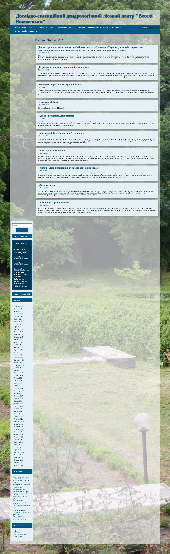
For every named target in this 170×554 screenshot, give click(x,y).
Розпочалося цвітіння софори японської (59, 84)
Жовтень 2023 (18, 393)
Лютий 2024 (18, 383)
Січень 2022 (18, 447)
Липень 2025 (18, 339)
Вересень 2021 (19, 457)
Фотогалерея (116, 27)
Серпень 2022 (18, 429)
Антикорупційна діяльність (26, 31)
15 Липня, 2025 (43, 118)
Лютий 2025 (18, 352)
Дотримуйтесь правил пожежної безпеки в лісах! (64, 67)
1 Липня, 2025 (43, 205)
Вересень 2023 (19, 396)
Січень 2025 (18, 355)
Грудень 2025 (18, 327)
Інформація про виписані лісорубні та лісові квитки (21, 485)
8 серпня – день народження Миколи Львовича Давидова (21, 251)
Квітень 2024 (18, 378)
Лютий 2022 (18, 444)
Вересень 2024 (19, 365)
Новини (32, 27)
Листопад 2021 (19, 452)
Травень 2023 (18, 406)
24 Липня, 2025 (43, 87)
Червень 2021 (18, 465)
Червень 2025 (18, 342)
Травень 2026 (18, 314)
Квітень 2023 (18, 409)
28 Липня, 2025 (43, 52)
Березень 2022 (18, 442)
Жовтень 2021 (18, 455)
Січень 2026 (18, 324)
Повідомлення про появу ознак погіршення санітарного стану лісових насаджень (21, 511)
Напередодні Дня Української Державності (61, 133)
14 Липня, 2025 (43, 136)
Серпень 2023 (18, 398)
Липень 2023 (18, 401)
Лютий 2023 (18, 414)
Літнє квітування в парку (21, 244)
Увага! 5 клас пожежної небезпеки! (21, 258)
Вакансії (15, 482)
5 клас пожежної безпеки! (52, 150)
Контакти (81, 27)
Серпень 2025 (18, 337)
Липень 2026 (18, 309)
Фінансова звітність (19, 519)
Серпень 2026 (18, 306)
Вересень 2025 (19, 334)
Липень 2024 (18, 370)
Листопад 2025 (19, 329)
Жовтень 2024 (18, 362)
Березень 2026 (18, 319)
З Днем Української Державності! (56, 115)
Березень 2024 (18, 380)
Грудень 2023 (18, 388)
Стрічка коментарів (19, 534)
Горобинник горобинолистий (53, 202)
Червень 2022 (18, 434)
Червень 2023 (18, 403)
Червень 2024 (18, 373)
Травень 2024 (18, 375)
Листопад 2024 (19, 360)
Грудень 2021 (18, 450)
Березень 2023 (18, 411)
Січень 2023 (18, 416)
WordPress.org (17, 536)
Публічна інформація (65, 27)
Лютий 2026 (18, 321)
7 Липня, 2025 (43, 153)
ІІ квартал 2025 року (49, 102)
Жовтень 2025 (18, 332)
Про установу (20, 27)
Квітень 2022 (18, 439)
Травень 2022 (18, 437)
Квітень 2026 (18, 316)
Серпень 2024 (18, 368)
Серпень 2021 (18, 460)
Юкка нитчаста (46, 185)
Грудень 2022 (18, 419)
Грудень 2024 (18, 357)
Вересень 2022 (19, 427)
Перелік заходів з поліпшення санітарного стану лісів (21, 501)
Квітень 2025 (18, 347)
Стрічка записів (18, 533)
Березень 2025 (18, 350)
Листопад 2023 (19, 391)
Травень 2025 (18, 345)
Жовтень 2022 (18, 424)
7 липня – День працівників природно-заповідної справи (68, 167)
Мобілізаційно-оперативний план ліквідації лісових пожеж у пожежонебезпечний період (22, 490)
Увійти (15, 531)
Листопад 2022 (19, 421)
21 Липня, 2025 (43, 104)
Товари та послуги (46, 27)
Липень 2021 (18, 462)
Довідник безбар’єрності (98, 27)
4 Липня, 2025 (43, 188)
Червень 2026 (18, 311)
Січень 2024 (18, 386)
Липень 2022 (18, 432)
